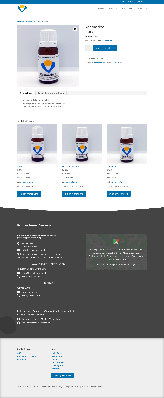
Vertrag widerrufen (62, 375)
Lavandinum (127, 9)
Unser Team (114, 9)
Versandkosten (108, 41)
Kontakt (138, 9)
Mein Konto (132, 2)
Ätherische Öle (33, 22)
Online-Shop (121, 2)
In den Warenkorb (105, 48)
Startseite (21, 22)
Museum (100, 9)
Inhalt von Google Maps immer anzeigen (117, 264)
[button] (75, 29)
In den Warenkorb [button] (29, 193)
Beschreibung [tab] (26, 93)
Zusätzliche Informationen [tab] (51, 93)
